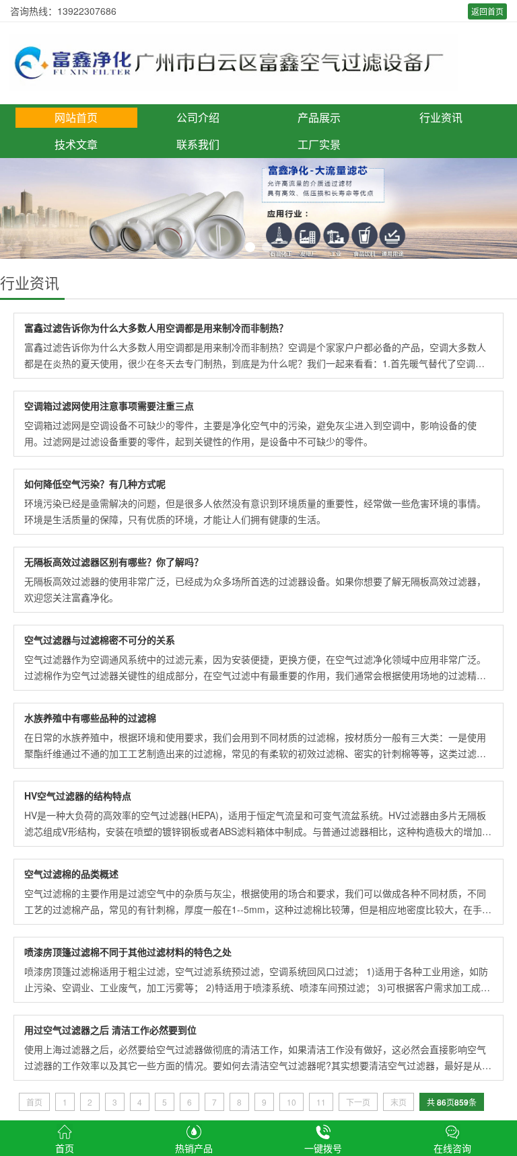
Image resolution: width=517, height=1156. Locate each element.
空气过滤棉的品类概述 (71, 873)
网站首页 (76, 117)
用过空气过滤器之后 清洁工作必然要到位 (110, 1029)
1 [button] (250, 247)
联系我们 (197, 144)
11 (321, 1102)
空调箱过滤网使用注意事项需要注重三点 (109, 405)
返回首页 (487, 11)
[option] (258, 208)
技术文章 (76, 144)
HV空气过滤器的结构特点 (77, 795)
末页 (398, 1102)
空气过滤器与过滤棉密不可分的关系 (99, 639)
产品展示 (319, 117)
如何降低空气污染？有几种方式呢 (95, 483)
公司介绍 (197, 117)
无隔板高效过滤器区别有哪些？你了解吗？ (113, 561)
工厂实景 (319, 144)
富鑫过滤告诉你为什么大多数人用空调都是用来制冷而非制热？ (156, 327)
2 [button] (267, 247)
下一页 (358, 1102)
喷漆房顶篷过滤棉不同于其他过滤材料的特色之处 (128, 951)
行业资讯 (440, 117)
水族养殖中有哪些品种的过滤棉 (90, 717)
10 (291, 1102)
